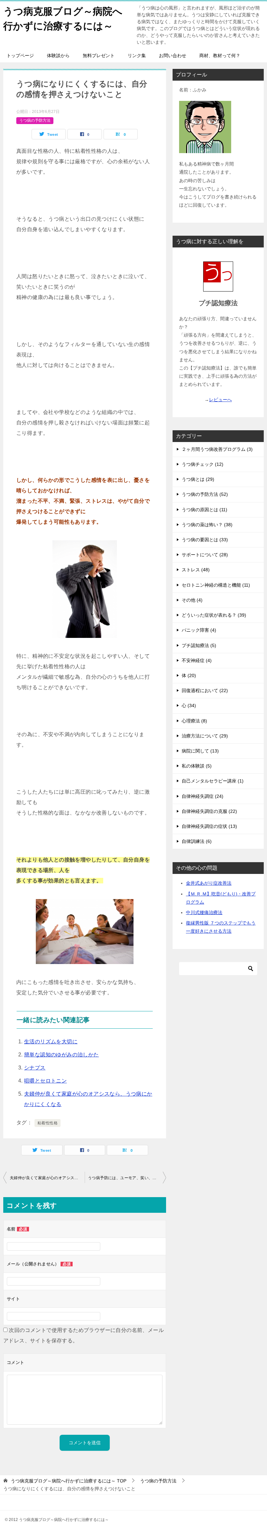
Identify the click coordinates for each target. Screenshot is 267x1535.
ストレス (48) (196, 569)
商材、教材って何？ (219, 55)
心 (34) (189, 705)
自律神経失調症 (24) (202, 796)
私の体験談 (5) (197, 765)
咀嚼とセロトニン (45, 1081)
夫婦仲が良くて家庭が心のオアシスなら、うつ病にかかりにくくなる (47, 1178)
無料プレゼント (99, 55)
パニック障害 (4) (199, 630)
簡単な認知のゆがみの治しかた (61, 1054)
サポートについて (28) (205, 554)
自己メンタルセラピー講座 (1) (213, 780)
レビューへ (220, 399)
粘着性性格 (47, 1123)
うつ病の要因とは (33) (205, 539)
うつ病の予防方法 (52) (205, 494)
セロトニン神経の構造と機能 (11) (216, 585)
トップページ (20, 55)
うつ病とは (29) (198, 479)
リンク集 (137, 55)
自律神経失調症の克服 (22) (209, 811)
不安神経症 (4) (197, 660)
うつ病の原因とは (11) (204, 509)
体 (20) (189, 675)
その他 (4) (192, 600)
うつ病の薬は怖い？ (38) (207, 524)
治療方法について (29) (205, 735)
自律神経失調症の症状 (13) (209, 826)
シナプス (35, 1067)
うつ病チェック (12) (202, 464)
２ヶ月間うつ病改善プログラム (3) (217, 449)
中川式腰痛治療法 (204, 912)
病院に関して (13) (200, 750)
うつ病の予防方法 (34, 120)
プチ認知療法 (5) (199, 645)
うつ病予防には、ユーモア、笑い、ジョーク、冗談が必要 (127, 1178)
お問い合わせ (172, 55)
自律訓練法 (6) (197, 841)
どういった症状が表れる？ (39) (214, 615)
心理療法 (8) (194, 720)
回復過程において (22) (205, 690)
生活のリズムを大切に (50, 1041)
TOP (68, 1480)
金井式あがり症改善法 (209, 883)
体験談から (58, 55)
